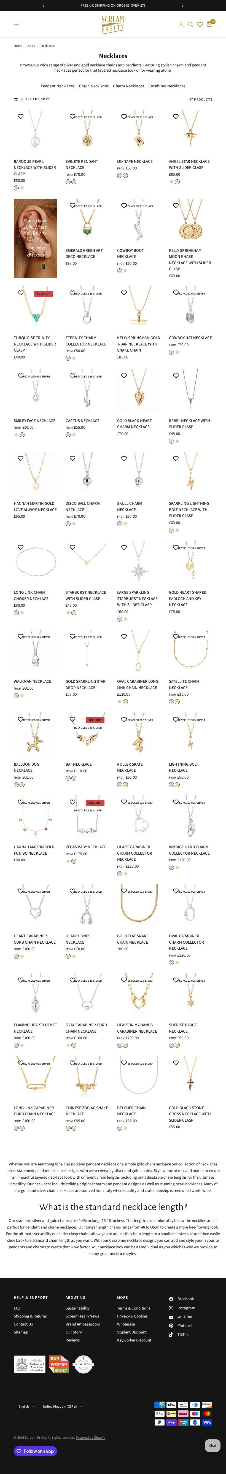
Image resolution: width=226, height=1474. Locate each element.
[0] (208, 24)
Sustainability (78, 1308)
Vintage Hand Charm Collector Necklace (189, 850)
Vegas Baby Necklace (86, 847)
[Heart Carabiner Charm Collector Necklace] (139, 817)
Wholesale (126, 1324)
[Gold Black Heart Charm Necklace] (139, 390)
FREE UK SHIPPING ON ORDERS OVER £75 (113, 5)
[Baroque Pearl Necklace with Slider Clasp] (35, 131)
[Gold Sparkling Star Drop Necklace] (87, 651)
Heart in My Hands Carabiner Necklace (137, 1028)
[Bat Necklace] (87, 734)
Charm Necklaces (128, 86)
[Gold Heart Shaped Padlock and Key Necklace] (190, 562)
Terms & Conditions (133, 1308)
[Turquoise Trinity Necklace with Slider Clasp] (35, 308)
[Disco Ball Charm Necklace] (87, 473)
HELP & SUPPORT (31, 1298)
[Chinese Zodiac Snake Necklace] (87, 1078)
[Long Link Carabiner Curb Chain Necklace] (35, 1078)
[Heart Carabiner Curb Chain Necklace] (35, 906)
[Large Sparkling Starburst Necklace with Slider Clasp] (139, 562)
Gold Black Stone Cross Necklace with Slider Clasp (190, 1114)
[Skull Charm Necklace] (139, 473)
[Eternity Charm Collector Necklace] (87, 308)
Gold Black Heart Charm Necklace (134, 424)
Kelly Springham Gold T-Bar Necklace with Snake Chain (138, 344)
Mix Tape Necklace (135, 161)
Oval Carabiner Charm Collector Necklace (186, 942)
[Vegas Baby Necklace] (87, 817)
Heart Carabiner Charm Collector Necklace (134, 853)
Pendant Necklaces (58, 86)
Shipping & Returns (30, 1316)
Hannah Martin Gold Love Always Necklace (35, 507)
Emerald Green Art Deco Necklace (84, 254)
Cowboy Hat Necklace (190, 338)
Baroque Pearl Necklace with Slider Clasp (35, 168)
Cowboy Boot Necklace (130, 254)
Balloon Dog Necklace (26, 768)
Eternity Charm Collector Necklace (86, 341)
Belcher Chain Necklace (131, 1111)
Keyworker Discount (134, 1340)
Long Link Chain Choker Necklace (31, 596)
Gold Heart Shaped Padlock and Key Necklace (187, 599)
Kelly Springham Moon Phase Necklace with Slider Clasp (190, 260)
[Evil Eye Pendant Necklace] (87, 131)
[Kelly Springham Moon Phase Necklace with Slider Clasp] (190, 220)
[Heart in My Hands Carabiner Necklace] (139, 995)
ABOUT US (76, 1298)
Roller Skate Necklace (130, 768)
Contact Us (23, 1324)
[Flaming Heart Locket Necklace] (35, 995)
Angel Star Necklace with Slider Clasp (189, 165)
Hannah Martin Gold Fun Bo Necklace (34, 850)
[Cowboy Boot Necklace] (139, 220)
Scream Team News (82, 1316)
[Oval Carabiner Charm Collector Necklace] (190, 906)
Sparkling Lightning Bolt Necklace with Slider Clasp (189, 510)
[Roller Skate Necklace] (139, 734)
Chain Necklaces (94, 86)
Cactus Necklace (82, 421)
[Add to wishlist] (20, 116)
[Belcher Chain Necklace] (139, 1078)
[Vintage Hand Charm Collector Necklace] (190, 817)
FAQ (17, 1308)
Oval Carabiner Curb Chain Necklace (86, 1028)
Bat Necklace (79, 764)
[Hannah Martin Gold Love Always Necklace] (35, 473)
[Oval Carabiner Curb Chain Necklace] (87, 995)
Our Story (74, 1332)
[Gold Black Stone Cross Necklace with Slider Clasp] (190, 1078)
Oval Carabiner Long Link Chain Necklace (137, 685)
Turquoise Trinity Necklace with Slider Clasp (35, 344)
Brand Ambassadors (83, 1324)
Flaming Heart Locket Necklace (35, 1028)
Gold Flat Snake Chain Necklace (133, 939)
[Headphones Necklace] (87, 906)
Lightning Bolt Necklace (183, 768)
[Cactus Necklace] (87, 390)
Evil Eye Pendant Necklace (82, 165)
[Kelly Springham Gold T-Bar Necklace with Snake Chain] (139, 308)
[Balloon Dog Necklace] (35, 734)
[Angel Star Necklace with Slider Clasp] (190, 131)
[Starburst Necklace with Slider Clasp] (87, 562)
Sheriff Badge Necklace (183, 1028)
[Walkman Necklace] (35, 651)
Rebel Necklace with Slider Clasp (189, 424)
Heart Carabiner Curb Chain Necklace (35, 939)
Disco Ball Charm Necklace (83, 507)
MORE (122, 1298)
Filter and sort (35, 99)
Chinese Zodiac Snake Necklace (87, 1111)
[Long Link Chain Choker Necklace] (35, 562)
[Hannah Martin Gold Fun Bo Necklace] (35, 817)
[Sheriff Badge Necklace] (190, 995)
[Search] (190, 24)
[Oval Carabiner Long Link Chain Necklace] (139, 651)
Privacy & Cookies (132, 1316)
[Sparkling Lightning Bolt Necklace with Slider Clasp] (190, 473)
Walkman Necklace (32, 681)
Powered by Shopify (90, 1437)
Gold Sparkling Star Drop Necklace (86, 685)
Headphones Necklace (78, 939)
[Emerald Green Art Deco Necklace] (87, 220)
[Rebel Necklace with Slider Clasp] (190, 390)
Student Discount (132, 1332)
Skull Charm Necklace (129, 507)
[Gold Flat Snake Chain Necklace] (139, 906)
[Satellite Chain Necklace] (190, 651)
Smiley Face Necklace (34, 421)
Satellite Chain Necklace (184, 685)
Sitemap (21, 1332)
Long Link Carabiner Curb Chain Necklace (35, 1111)
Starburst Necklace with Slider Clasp (86, 596)
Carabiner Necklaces (167, 86)
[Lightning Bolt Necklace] (190, 734)
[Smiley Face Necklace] (35, 390)
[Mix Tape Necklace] (139, 131)
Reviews (73, 1340)
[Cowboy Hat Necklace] (190, 308)
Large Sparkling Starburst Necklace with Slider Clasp (137, 599)
